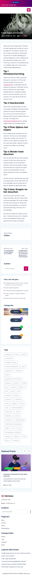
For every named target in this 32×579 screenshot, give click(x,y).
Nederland (18, 399)
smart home (8, 412)
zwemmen (16, 440)
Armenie (23, 354)
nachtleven (8, 399)
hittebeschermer (8, 85)
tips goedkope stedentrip (13, 432)
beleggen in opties (10, 362)
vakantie (16, 436)
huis (6, 387)
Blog (2, 520)
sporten (17, 416)
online (7, 403)
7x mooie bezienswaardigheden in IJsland (8, 252)
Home (3, 526)
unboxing (7, 436)
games (7, 375)
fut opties (19, 371)
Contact (3, 523)
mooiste (16, 395)
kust (6, 391)
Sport (17, 468)
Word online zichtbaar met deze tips (15, 298)
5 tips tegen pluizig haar (8, 5)
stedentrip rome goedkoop (13, 424)
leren (18, 391)
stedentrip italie (20, 420)
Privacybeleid (5, 528)
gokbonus (8, 383)
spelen (18, 412)
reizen (22, 403)
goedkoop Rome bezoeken (13, 379)
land (12, 391)
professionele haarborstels (11, 121)
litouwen (7, 395)
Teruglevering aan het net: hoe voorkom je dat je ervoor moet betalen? (23, 254)
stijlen (7, 428)
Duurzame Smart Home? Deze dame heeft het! (15, 475)
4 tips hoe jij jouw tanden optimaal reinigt (15, 294)
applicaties (8, 354)
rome (6, 408)
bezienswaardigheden (11, 367)
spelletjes (8, 416)
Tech (13, 428)
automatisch (9, 358)
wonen (7, 440)
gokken (16, 383)
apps (16, 354)
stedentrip (8, 420)
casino (23, 367)
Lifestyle (8, 468)
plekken (14, 403)
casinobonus (8, 371)
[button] (29, 10)
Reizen (3, 537)
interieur (13, 387)
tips (20, 428)
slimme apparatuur (17, 408)
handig (24, 383)
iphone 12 (22, 387)
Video (24, 436)
